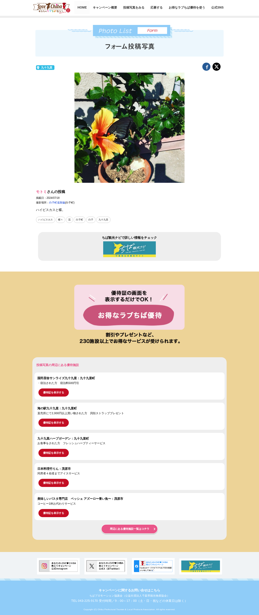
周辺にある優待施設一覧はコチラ (129, 528)
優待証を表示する (53, 392)
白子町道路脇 (57, 202)
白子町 (79, 219)
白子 (90, 219)
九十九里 (46, 67)
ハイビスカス (45, 219)
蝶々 (60, 219)
